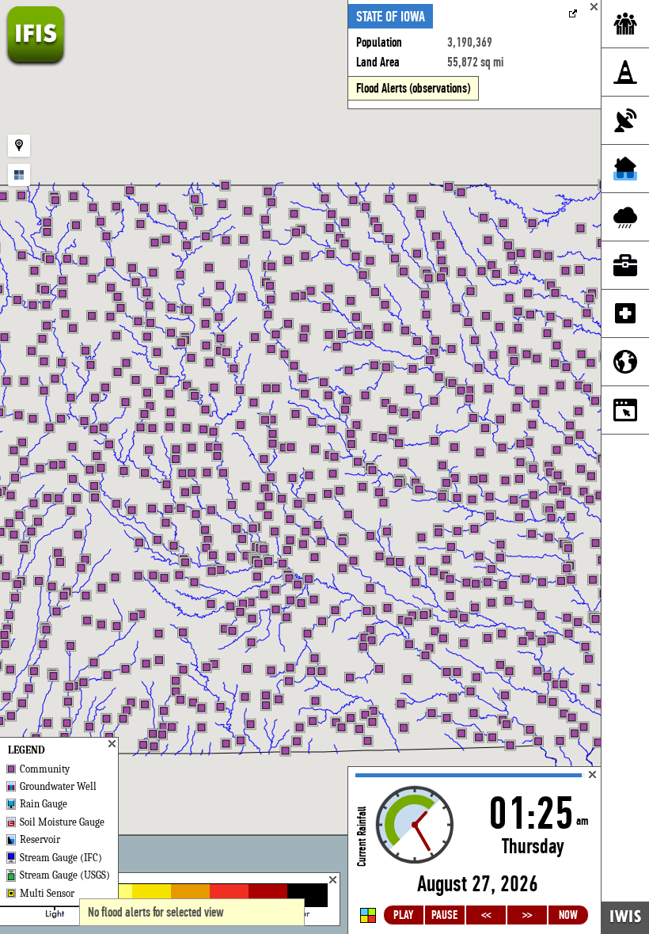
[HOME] (35, 63)
